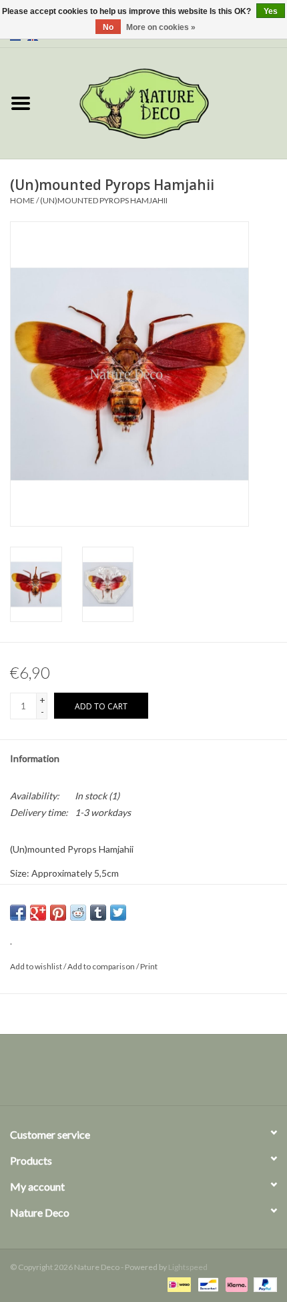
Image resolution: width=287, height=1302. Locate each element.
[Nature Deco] (164, 102)
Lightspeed (188, 1267)
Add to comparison (101, 966)
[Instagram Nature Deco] (155, 1074)
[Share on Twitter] (118, 913)
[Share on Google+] (38, 913)
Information (34, 758)
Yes (271, 11)
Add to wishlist (36, 966)
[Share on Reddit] (78, 913)
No (108, 27)
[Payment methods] (177, 1284)
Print (149, 966)
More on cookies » (161, 27)
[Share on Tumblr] (98, 913)
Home (22, 200)
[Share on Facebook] (18, 913)
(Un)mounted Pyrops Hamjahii (104, 200)
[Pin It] (58, 913)
